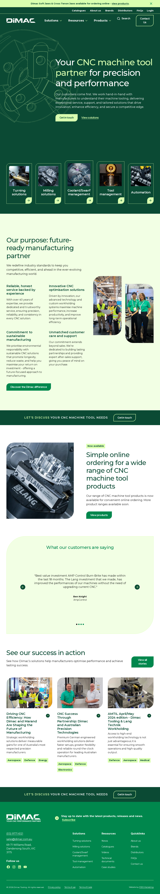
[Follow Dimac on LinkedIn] (19, 867)
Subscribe (68, 819)
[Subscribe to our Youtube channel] (25, 867)
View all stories (142, 661)
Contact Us (145, 20)
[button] (53, 20)
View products (99, 515)
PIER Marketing (146, 887)
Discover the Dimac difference (28, 387)
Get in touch (67, 117)
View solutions (90, 117)
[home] (21, 20)
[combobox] (123, 18)
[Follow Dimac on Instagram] (14, 867)
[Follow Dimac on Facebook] (8, 867)
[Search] (123, 18)
